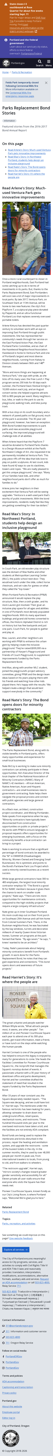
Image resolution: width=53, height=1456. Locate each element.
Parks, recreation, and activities (18, 1223)
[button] (40, 63)
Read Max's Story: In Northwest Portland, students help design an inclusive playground (26, 160)
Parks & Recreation (22, 72)
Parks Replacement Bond (15, 1211)
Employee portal (11, 1412)
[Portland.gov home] (13, 63)
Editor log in (8, 1417)
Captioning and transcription (17, 1387)
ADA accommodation (13, 1381)
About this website (12, 1406)
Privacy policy (9, 1392)
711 (19, 1285)
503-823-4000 (42, 1282)
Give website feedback (21, 1238)
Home (5, 72)
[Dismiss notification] (46, 82)
